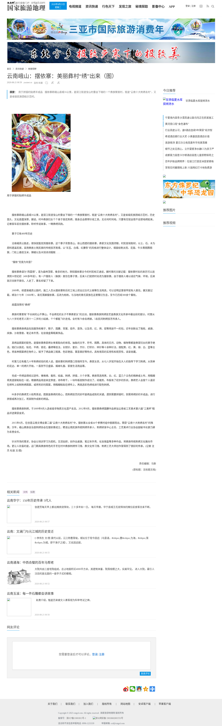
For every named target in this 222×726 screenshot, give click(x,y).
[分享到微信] (132, 689)
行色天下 (108, 6)
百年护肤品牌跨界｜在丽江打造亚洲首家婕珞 (189, 161)
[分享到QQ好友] (139, 689)
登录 (188, 6)
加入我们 (88, 704)
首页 (9, 69)
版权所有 (107, 704)
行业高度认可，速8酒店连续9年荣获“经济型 (188, 130)
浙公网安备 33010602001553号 (109, 718)
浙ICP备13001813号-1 (76, 718)
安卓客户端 (144, 704)
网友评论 (13, 627)
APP (172, 6)
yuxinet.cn (28, 82)
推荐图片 (169, 210)
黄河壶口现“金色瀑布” (177, 124)
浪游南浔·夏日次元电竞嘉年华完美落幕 (186, 142)
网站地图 (125, 704)
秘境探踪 (141, 6)
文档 (25, 492)
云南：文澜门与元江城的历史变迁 (30, 531)
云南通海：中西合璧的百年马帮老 (30, 562)
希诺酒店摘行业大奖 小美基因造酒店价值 (187, 136)
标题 (33, 492)
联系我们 (70, 704)
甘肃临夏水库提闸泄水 (198, 100)
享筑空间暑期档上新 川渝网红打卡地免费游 (188, 167)
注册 (193, 6)
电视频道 (75, 6)
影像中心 (158, 6)
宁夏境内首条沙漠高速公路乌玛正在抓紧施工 (189, 117)
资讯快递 (92, 6)
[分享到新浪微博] (126, 689)
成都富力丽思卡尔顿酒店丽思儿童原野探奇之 (189, 155)
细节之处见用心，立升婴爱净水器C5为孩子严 (189, 149)
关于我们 (52, 704)
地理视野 (32, 69)
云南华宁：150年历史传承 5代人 (29, 500)
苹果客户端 (165, 704)
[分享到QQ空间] (145, 689)
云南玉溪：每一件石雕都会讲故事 (30, 593)
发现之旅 (125, 6)
